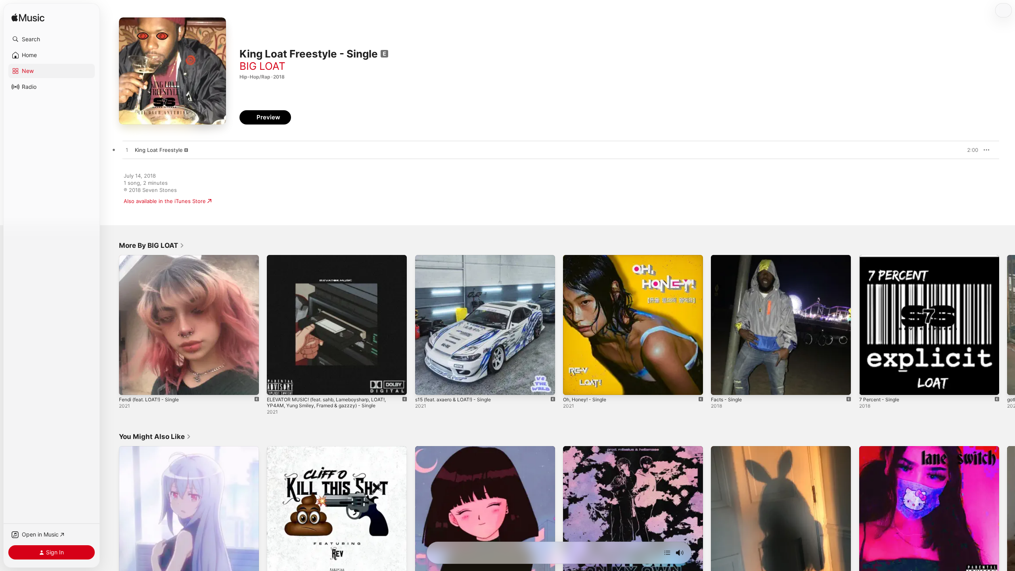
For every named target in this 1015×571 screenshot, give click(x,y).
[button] (51, 39)
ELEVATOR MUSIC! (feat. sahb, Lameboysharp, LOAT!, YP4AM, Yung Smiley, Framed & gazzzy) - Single (333, 261)
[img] (27, 18)
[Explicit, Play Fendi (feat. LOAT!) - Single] (129, 385)
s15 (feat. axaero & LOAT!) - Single (457, 258)
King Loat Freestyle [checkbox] (159, 150)
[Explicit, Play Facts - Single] (721, 385)
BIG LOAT (262, 66)
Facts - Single (728, 258)
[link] (151, 245)
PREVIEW (969, 150)
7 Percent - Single (881, 258)
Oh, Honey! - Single (587, 258)
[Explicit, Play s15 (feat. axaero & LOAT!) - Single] (425, 385)
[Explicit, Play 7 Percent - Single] (869, 385)
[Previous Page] (111, 325)
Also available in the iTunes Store (165, 201)
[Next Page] (1007, 325)
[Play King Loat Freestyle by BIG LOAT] (127, 150)
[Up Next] (667, 552)
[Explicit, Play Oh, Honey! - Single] (573, 385)
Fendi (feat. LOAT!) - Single (152, 258)
